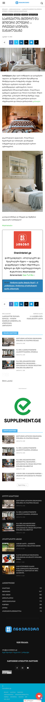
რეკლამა (16, 652)
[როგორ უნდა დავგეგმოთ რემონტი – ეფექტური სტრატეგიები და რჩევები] (8, 477)
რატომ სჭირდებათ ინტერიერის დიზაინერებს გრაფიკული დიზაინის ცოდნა (29, 557)
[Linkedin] (21, 42)
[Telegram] (31, 42)
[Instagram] (22, 668)
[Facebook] (11, 42)
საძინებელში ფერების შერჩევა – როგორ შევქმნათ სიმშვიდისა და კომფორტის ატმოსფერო (11, 321)
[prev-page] (3, 374)
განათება (36, 101)
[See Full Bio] (34, 275)
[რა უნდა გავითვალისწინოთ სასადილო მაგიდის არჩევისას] (8, 353)
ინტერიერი (17, 14)
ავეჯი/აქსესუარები (14, 9)
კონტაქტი (25, 652)
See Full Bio (28, 275)
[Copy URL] (36, 42)
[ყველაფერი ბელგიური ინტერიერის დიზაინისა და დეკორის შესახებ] (8, 342)
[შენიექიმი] (39, 696)
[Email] (26, 42)
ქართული (29, 700)
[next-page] (7, 374)
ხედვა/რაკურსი (33, 14)
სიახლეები (24, 14)
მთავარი (5, 9)
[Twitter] (16, 42)
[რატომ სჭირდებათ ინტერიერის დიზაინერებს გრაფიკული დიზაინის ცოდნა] (8, 558)
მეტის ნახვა (21, 485)
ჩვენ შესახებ (7, 652)
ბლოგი (5, 368)
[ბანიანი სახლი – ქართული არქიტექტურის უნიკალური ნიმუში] (8, 547)
